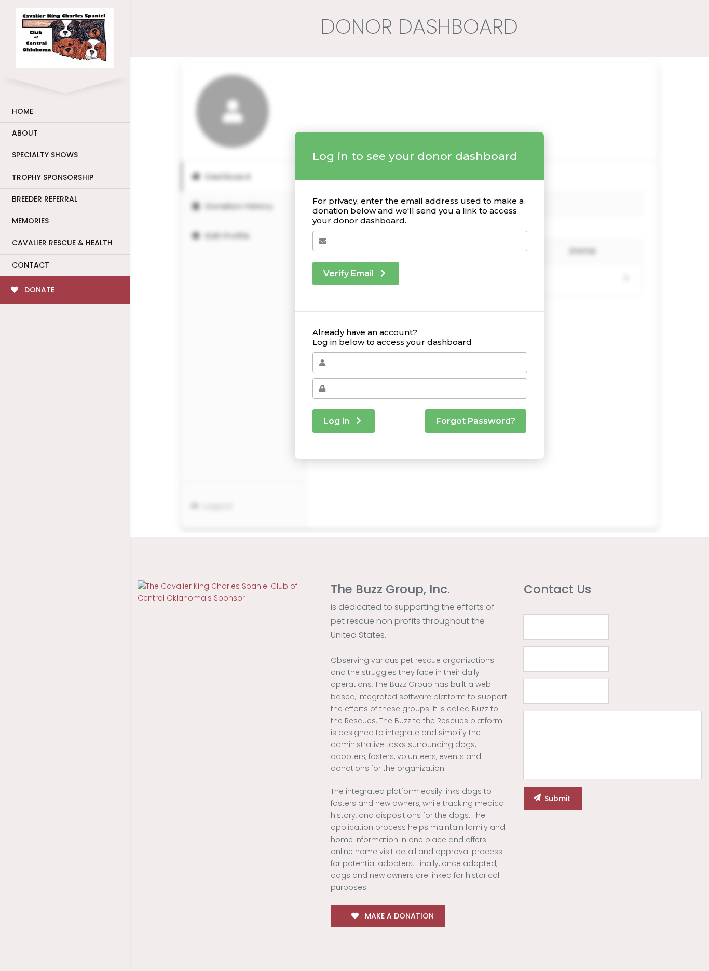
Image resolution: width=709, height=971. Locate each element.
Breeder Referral (44, 199)
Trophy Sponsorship (52, 177)
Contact (30, 265)
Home (22, 111)
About (25, 133)
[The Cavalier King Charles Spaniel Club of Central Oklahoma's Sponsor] (226, 592)
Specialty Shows (45, 155)
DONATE (38, 290)
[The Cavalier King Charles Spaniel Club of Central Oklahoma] (65, 35)
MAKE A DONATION (398, 916)
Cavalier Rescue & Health (62, 242)
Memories (30, 221)
